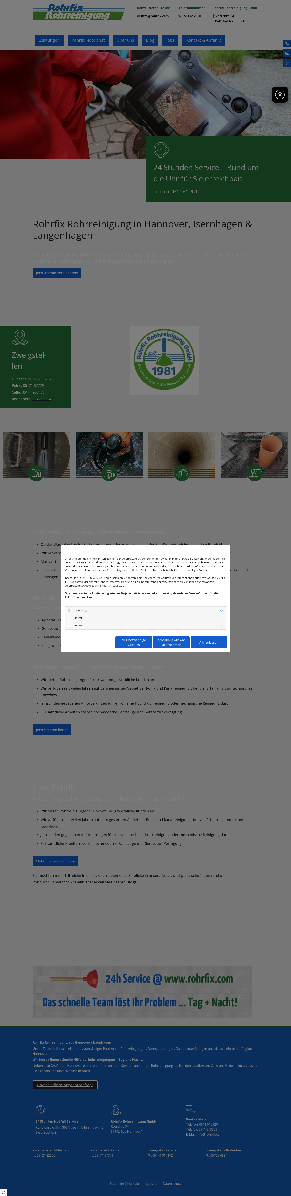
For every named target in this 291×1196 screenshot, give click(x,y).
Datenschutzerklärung (77, 642)
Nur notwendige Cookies (134, 642)
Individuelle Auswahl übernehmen (171, 642)
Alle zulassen (209, 642)
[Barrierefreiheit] (280, 95)
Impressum (100, 642)
